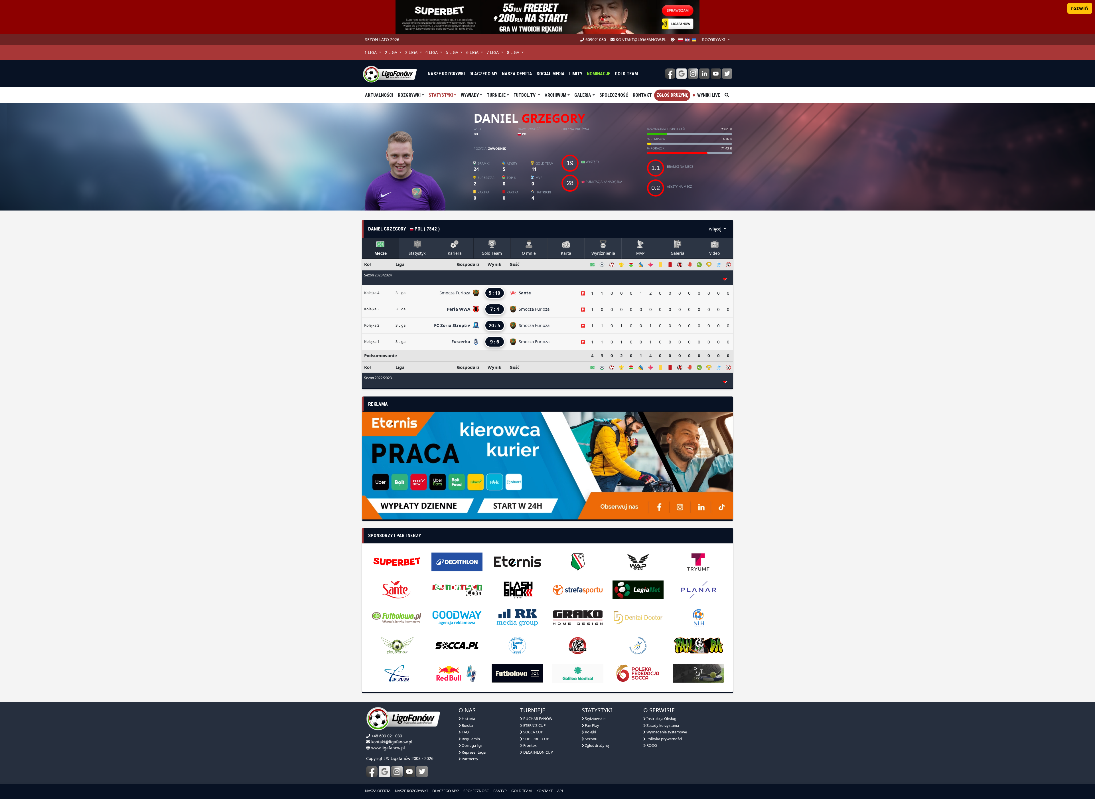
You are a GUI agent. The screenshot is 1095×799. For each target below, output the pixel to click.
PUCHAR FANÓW (537, 706)
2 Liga (391, 52)
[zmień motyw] (672, 39)
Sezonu (590, 726)
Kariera (455, 253)
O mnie (529, 253)
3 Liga (412, 52)
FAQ (465, 719)
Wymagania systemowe (666, 719)
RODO (651, 733)
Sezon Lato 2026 (382, 39)
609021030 (595, 39)
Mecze (380, 253)
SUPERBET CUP (535, 726)
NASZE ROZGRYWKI (411, 778)
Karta (566, 253)
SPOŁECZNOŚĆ (476, 778)
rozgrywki (714, 39)
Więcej (716, 229)
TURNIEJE (496, 95)
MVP (640, 253)
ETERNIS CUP (534, 712)
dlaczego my (483, 73)
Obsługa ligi (471, 733)
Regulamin (470, 726)
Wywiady (470, 95)
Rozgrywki (409, 95)
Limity (575, 73)
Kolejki (590, 719)
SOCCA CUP (532, 719)
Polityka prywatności (664, 726)
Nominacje (598, 73)
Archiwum (555, 95)
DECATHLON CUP (537, 739)
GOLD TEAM (521, 778)
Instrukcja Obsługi (661, 706)
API (560, 778)
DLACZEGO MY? (445, 778)
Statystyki (441, 95)
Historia (468, 706)
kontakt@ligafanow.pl (640, 39)
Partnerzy (469, 746)
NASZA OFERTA (377, 778)
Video (714, 253)
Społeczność (613, 95)
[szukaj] (726, 95)
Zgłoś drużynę (672, 95)
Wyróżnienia (603, 253)
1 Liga (371, 52)
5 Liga (452, 52)
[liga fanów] (390, 73)
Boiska (467, 712)
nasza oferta (517, 73)
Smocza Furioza (455, 293)
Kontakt (642, 95)
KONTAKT (544, 778)
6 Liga (473, 52)
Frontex (529, 733)
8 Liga (513, 52)
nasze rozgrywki (446, 73)
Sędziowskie (594, 706)
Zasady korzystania (662, 712)
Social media (551, 73)
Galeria (582, 95)
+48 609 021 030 (386, 723)
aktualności (379, 95)
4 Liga (432, 52)
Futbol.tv (525, 95)
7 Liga (493, 52)
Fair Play (591, 712)
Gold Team (626, 73)
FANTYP (500, 778)
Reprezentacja (473, 739)
